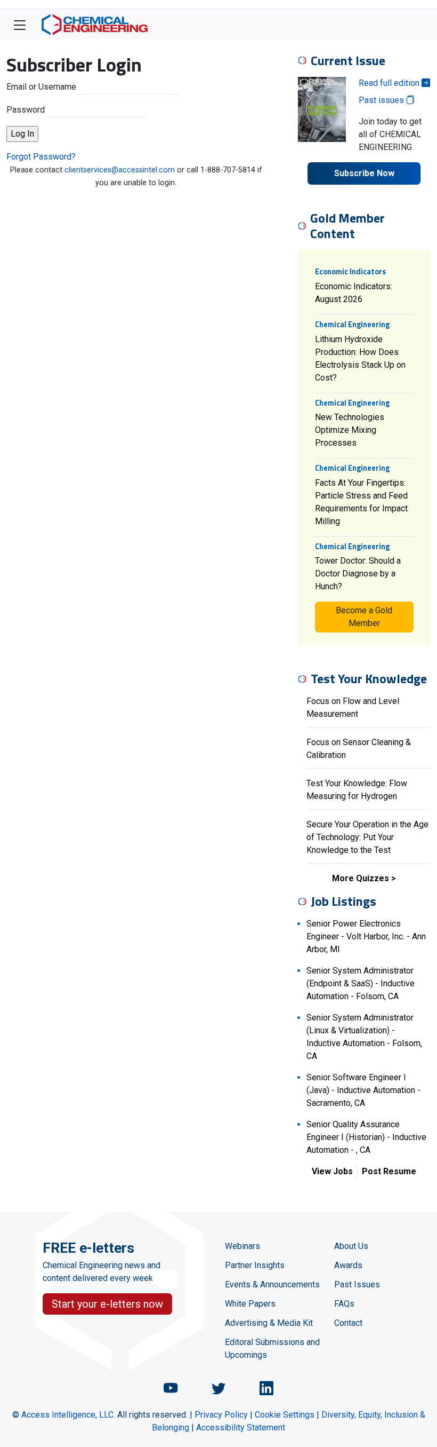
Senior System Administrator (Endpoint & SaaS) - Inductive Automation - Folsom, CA (360, 983)
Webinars (242, 1246)
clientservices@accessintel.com (119, 170)
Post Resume (389, 1171)
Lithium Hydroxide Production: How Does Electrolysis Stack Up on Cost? (360, 358)
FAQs (344, 1304)
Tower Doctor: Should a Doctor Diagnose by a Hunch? (358, 573)
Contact (348, 1323)
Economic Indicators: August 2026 (353, 292)
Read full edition (390, 83)
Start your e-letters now (107, 1304)
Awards (348, 1265)
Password (25, 110)
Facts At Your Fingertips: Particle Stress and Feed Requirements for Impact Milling (361, 502)
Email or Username (41, 87)
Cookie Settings (284, 1415)
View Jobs (332, 1171)
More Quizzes (360, 878)
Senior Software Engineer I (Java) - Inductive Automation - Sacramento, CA (363, 1090)
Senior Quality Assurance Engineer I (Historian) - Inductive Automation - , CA (366, 1137)
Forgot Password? (41, 157)
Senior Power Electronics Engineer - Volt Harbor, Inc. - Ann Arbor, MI (366, 936)
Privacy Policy (221, 1415)
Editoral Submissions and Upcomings (272, 1348)
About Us (351, 1246)
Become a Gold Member (364, 616)
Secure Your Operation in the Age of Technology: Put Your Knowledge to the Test (367, 837)
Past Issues (357, 1284)
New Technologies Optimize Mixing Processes (349, 430)
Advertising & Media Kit (269, 1323)
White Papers (250, 1304)
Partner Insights (255, 1265)
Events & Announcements (272, 1284)
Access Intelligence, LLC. (68, 1415)
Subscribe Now (364, 173)
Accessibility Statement (240, 1427)
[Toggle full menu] (19, 24)
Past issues (382, 100)
